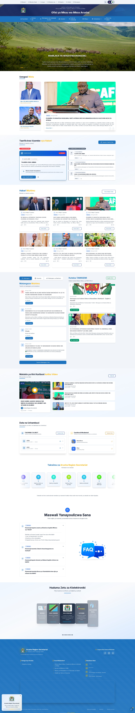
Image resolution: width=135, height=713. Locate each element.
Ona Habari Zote (108, 190)
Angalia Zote (110, 276)
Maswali (24, 2)
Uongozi (43, 2)
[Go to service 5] (68, 633)
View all (112, 374)
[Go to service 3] (65, 633)
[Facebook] (105, 651)
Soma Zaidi (47, 126)
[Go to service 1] (62, 633)
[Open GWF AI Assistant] (131, 709)
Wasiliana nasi (52, 2)
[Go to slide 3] (27, 67)
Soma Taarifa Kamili (28, 175)
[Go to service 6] (69, 633)
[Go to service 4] (66, 633)
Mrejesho (61, 2)
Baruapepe (77, 2)
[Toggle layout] (20, 696)
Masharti (101, 707)
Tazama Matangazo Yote (43, 360)
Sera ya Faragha (91, 707)
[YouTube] (112, 651)
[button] (42, 531)
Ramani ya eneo (110, 707)
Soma (76, 156)
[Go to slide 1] (22, 67)
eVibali (69, 2)
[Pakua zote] (60, 439)
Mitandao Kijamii (33, 2)
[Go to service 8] (72, 633)
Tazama (30, 301)
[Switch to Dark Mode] (105, 2)
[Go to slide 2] (25, 67)
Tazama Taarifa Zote (107, 140)
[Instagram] (109, 651)
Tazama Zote (60, 431)
